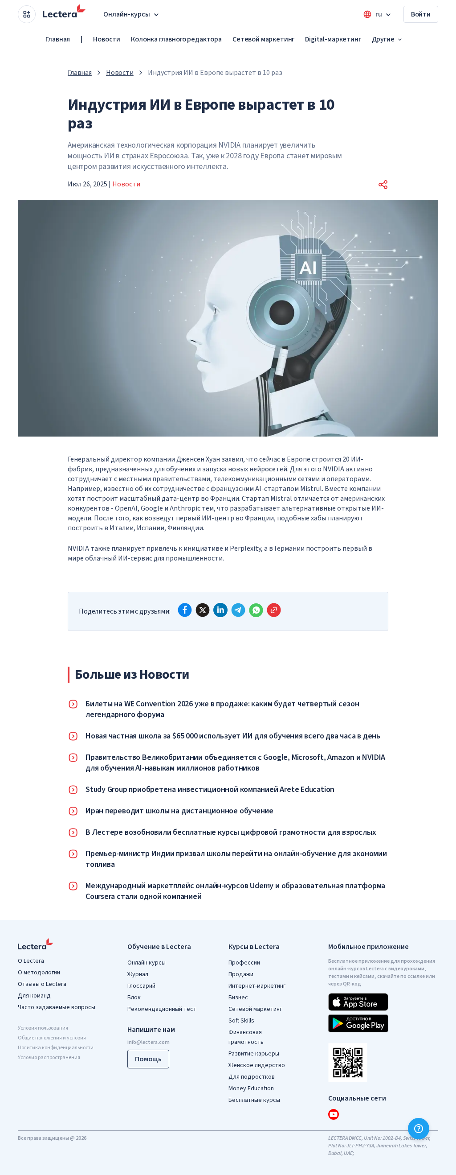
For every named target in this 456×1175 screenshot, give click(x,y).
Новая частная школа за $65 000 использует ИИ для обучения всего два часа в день (233, 736)
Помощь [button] (148, 1059)
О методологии (39, 972)
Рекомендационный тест (161, 1009)
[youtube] (333, 1114)
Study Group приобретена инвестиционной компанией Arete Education (210, 789)
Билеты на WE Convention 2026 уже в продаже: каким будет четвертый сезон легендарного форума (222, 709)
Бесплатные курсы (254, 1100)
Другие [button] (383, 39)
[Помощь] (418, 1128)
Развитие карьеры (253, 1053)
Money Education (251, 1088)
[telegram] (238, 610)
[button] (383, 184)
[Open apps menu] (27, 14)
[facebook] (185, 610)
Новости (106, 39)
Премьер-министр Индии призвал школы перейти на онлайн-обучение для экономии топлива (236, 859)
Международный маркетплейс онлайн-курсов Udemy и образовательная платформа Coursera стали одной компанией (235, 891)
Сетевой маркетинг (263, 39)
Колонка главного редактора (176, 39)
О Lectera (31, 960)
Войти (421, 14)
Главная (57, 39)
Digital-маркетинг (333, 39)
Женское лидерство (256, 1065)
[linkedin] (220, 610)
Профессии (244, 962)
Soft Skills (241, 1020)
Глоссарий (141, 985)
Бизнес (238, 997)
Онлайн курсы (146, 962)
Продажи (240, 974)
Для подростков (251, 1076)
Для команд (34, 995)
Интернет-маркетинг (256, 985)
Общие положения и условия (52, 1038)
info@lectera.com (148, 1042)
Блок (134, 997)
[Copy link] (274, 610)
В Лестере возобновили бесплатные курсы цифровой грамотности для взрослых (231, 832)
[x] (202, 610)
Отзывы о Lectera (42, 984)
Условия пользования (43, 1028)
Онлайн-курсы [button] (126, 14)
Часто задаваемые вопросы (56, 1007)
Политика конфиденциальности (56, 1047)
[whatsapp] (256, 610)
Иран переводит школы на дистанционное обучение (179, 811)
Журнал (137, 974)
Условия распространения (49, 1057)
